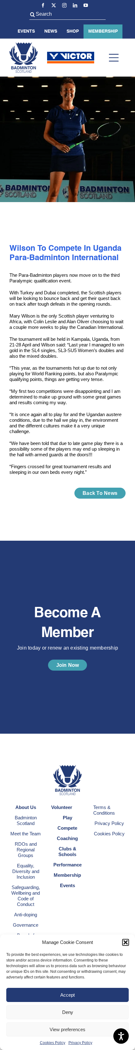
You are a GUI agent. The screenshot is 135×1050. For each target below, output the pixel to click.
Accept (67, 995)
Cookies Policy (52, 1043)
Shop (73, 31)
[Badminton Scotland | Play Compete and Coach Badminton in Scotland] (23, 44)
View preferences (67, 1029)
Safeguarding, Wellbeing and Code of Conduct (25, 896)
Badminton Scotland (26, 820)
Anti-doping (25, 914)
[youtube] (86, 5)
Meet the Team (25, 833)
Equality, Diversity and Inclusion (25, 871)
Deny (67, 1012)
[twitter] (53, 5)
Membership (103, 31)
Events (26, 31)
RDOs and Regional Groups (26, 849)
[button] (125, 942)
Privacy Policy (80, 1043)
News (50, 31)
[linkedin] (75, 5)
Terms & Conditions (104, 810)
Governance (25, 925)
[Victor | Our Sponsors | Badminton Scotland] (70, 54)
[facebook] (43, 5)
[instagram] (64, 5)
